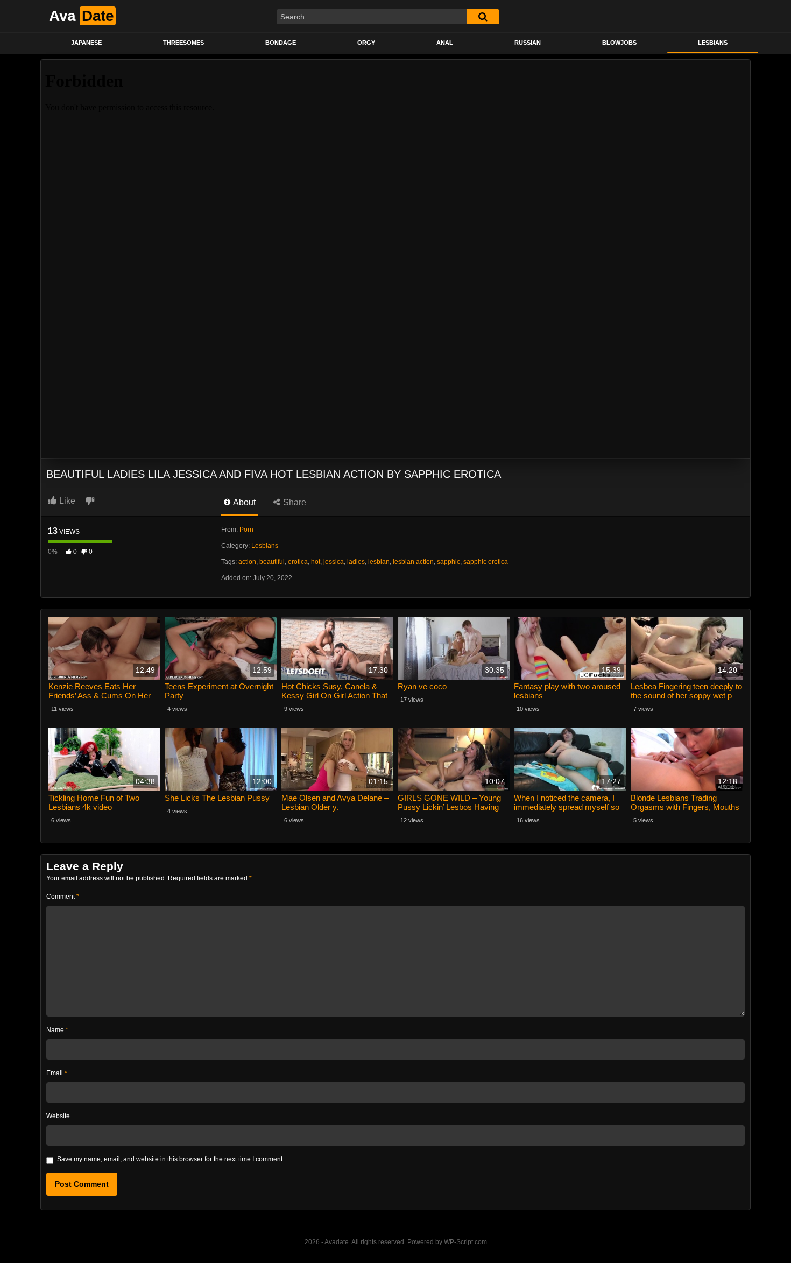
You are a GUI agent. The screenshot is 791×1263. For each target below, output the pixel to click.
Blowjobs (619, 42)
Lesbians (713, 42)
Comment (62, 896)
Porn (246, 529)
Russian (527, 42)
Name (57, 1030)
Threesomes (183, 42)
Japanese (86, 42)
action (247, 562)
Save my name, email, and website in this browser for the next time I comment (169, 1159)
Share (293, 502)
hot (315, 562)
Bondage (280, 42)
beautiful (272, 562)
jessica (333, 562)
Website (58, 1116)
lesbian (379, 562)
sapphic (448, 562)
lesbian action (413, 562)
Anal (444, 42)
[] (483, 16)
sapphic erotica (485, 562)
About (243, 502)
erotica (298, 562)
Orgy (366, 42)
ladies (356, 562)
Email (56, 1073)
